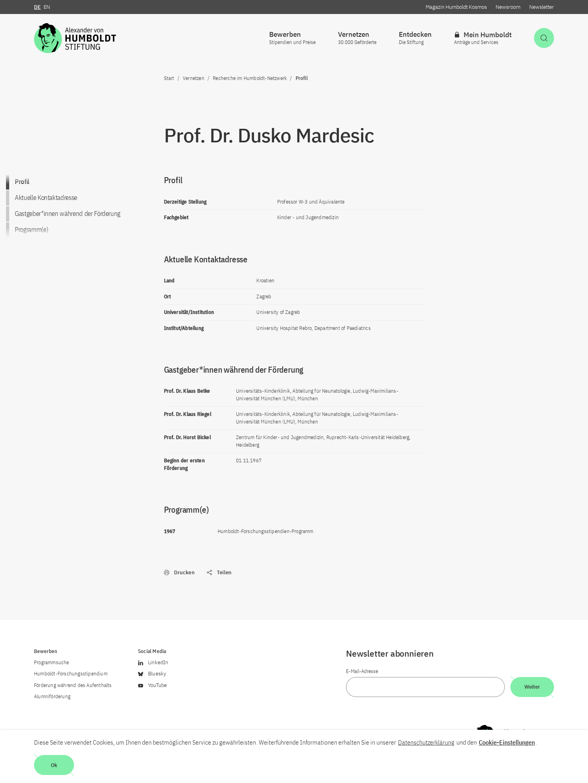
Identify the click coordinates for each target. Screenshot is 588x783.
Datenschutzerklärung (426, 742)
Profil (22, 181)
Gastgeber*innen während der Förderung (67, 213)
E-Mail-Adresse (362, 671)
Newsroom (508, 7)
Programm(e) (31, 229)
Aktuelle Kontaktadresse (46, 197)
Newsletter (541, 7)
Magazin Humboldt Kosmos (456, 7)
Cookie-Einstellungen (507, 742)
